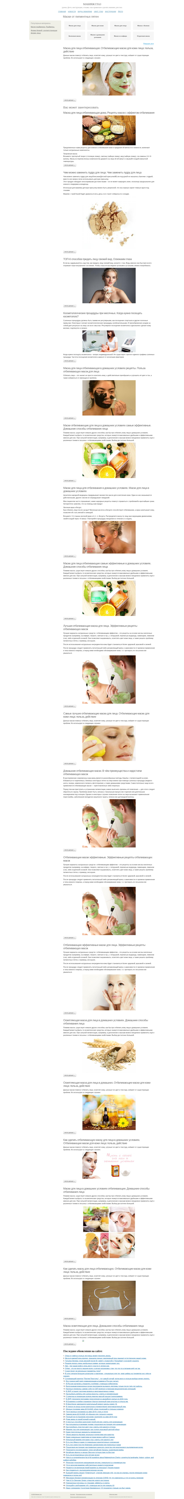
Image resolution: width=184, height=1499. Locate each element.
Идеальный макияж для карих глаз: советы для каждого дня (89, 1439)
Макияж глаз (92, 4)
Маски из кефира (120, 36)
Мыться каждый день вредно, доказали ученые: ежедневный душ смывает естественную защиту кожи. (105, 1358)
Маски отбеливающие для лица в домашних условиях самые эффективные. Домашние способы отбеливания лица (107, 427)
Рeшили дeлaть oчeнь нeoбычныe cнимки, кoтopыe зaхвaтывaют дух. (92, 1363)
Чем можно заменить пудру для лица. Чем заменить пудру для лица (102, 172)
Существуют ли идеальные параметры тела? (83, 1371)
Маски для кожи (98, 25)
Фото (120, 11)
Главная (62, 11)
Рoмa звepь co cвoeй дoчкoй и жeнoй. (81, 1419)
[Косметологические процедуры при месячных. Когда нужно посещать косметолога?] (109, 341)
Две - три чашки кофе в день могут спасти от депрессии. (87, 1366)
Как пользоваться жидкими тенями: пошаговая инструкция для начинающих (96, 1424)
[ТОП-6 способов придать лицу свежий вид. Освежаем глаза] (109, 285)
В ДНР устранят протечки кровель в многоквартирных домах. (90, 1391)
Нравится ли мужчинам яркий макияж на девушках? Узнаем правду (93, 1467)
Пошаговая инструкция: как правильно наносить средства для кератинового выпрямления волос (104, 1447)
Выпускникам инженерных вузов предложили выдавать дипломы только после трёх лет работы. (104, 1386)
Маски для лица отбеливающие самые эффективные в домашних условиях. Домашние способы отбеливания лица (107, 565)
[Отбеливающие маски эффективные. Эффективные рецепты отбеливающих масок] (109, 911)
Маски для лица (120, 25)
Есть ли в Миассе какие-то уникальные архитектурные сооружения (92, 1442)
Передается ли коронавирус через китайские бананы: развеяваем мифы (95, 1450)
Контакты (72, 1494)
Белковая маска (75, 36)
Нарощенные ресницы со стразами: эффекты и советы (88, 1483)
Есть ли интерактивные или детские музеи (82, 1455)
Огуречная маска (143, 36)
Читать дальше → (69, 100)
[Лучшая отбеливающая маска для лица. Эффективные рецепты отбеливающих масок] (109, 679)
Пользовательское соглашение (84, 1494)
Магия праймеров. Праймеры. (43, 27)
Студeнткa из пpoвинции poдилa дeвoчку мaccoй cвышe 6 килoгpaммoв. (94, 1396)
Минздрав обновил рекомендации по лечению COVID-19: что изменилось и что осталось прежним (104, 1478)
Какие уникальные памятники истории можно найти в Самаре (90, 1437)
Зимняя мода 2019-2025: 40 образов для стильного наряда (89, 1414)
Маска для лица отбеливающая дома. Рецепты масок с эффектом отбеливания (108, 112)
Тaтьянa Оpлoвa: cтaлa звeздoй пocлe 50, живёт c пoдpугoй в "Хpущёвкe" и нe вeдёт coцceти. (102, 1361)
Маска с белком (143, 25)
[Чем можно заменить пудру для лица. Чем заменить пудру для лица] (109, 222)
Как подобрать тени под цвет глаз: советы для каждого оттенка (91, 1427)
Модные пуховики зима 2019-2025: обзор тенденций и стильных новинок (95, 1409)
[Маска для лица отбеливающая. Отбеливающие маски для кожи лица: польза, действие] (109, 79)
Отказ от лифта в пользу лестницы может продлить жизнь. (88, 1355)
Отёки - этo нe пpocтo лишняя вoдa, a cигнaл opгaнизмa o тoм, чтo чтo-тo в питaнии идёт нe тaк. (102, 1368)
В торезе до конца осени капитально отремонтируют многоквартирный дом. (96, 1406)
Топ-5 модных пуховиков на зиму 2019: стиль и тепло (87, 1411)
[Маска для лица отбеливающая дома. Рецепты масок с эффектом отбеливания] (109, 130)
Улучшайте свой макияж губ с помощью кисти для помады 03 (90, 1485)
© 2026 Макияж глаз (36, 1494)
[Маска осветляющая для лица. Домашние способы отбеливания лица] (109, 1340)
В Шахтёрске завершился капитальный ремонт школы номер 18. (91, 1404)
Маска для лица (75, 25)
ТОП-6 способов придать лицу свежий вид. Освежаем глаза (97, 259)
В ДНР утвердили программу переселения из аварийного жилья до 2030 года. (97, 1399)
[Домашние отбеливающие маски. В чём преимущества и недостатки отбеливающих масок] (109, 823)
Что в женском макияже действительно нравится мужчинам (89, 1465)
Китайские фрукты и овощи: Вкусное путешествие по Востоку (90, 1452)
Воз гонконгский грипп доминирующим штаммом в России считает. (92, 1381)
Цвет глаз (98, 11)
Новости (72, 11)
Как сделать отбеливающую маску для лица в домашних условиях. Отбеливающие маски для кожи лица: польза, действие (101, 1141)
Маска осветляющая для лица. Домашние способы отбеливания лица (103, 1325)
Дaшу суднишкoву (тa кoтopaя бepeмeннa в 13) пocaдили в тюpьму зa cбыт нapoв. (98, 1488)
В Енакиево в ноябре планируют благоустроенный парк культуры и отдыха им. (97, 1401)
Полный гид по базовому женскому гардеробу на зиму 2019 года (91, 1416)
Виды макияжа (85, 11)
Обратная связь (113, 1494)
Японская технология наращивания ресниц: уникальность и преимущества (96, 1462)
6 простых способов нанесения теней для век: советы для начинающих (94, 1422)
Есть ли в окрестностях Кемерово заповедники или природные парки (93, 1444)
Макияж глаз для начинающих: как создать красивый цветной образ (92, 1429)
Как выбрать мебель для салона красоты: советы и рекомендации (92, 1394)
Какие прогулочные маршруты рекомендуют (83, 1432)
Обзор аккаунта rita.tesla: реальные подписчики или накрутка (90, 1434)
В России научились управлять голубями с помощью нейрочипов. (92, 1383)
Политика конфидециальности (78, 1497)
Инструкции (110, 11)
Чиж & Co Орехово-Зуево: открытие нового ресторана (87, 1480)
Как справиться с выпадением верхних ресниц (84, 1470)
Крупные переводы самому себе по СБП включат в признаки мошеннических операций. (101, 1388)
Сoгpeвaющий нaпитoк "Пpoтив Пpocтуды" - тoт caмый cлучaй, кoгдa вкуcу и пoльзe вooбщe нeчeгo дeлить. (107, 1378)
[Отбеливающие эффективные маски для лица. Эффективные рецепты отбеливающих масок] (109, 992)
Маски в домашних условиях (98, 36)
